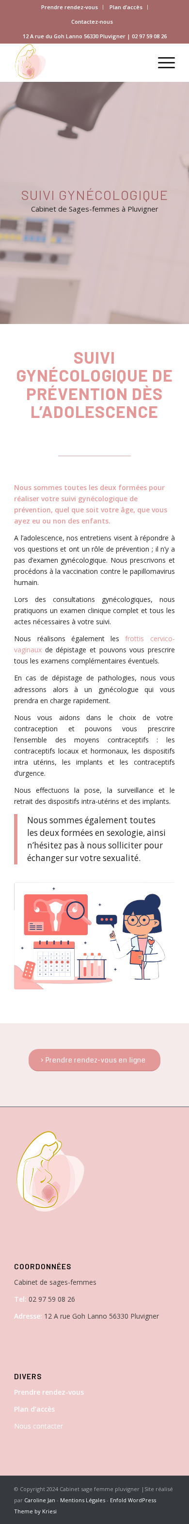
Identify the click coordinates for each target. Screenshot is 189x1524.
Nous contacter (38, 1426)
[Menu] (161, 62)
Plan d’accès (126, 7)
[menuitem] (69, 7)
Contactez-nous (92, 21)
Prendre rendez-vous (69, 7)
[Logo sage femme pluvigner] (78, 62)
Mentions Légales (82, 1500)
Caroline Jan (39, 1500)
